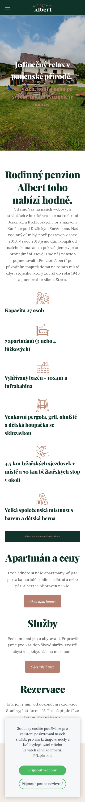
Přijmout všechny (42, 770)
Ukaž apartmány (42, 601)
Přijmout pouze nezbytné (42, 784)
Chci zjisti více (42, 666)
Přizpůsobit (42, 756)
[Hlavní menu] (7, 7)
